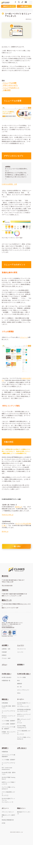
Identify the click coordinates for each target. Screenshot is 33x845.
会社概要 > (5, 645)
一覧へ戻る (16, 546)
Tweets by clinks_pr (7, 514)
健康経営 (19, 683)
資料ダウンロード (8, 6)
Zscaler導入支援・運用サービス (9, 706)
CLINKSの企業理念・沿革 (9, 184)
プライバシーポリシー (7, 625)
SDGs (18, 693)
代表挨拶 (4, 652)
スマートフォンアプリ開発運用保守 (8, 755)
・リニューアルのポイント (10, 88)
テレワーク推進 (21, 677)
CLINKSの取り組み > (24, 673)
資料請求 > (5, 748)
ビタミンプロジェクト (23, 690)
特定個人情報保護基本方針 (8, 627)
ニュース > (20, 645)
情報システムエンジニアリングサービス (24, 721)
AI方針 (3, 823)
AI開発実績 (5, 751)
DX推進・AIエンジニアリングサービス (9, 732)
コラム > (4, 664)
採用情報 (20, 664)
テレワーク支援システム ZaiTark (8, 788)
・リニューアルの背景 (9, 83)
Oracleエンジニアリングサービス (8, 716)
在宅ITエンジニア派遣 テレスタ (8, 783)
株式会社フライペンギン (24, 812)
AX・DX (19, 686)
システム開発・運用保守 (8, 724)
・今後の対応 (6, 90)
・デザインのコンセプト (10, 85)
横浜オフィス (7, 600)
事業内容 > (5, 699)
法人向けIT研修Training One (21, 726)
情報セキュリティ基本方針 (8, 815)
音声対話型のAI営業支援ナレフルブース (23, 710)
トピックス (20, 652)
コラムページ (24, 337)
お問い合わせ (24, 6)
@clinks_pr (18, 506)
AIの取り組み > (6, 673)
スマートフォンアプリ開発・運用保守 (8, 727)
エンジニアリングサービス (8, 711)
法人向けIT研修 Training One (8, 778)
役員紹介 (4, 655)
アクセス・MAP (6, 658)
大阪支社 (5, 590)
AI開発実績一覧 (6, 680)
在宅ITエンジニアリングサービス (23, 715)
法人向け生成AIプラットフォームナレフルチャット (23, 704)
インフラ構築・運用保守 (8, 720)
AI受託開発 (5, 703)
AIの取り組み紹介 (6, 677)
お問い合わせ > (22, 748)
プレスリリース (21, 649)
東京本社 (5, 576)
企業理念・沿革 (6, 649)
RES (18, 680)
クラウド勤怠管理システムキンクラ (24, 732)
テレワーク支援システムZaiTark (24, 738)
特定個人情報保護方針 (8, 820)
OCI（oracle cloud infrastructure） (7, 768)
